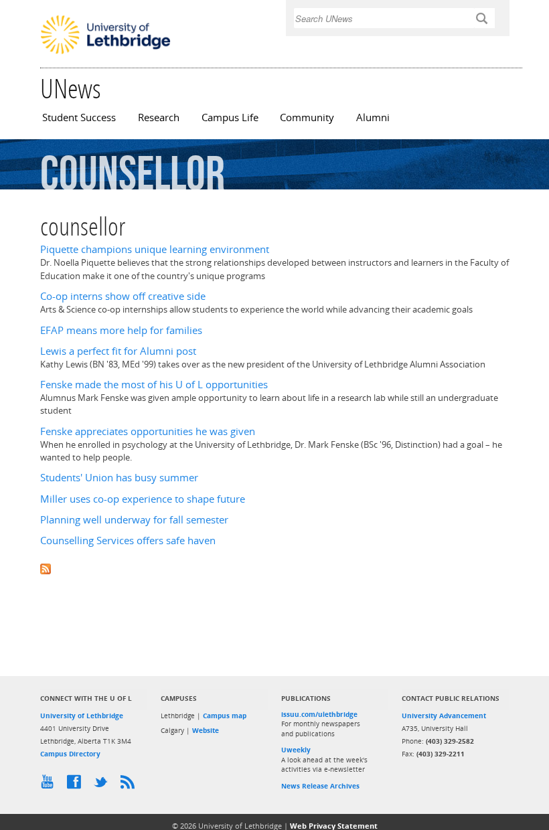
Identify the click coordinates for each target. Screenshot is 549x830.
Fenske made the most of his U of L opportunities (154, 385)
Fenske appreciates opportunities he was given (147, 431)
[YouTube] (50, 785)
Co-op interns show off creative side (123, 296)
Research (158, 117)
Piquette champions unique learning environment (154, 249)
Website (205, 730)
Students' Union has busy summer (119, 478)
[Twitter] (104, 785)
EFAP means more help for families (121, 330)
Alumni (373, 117)
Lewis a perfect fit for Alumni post (118, 351)
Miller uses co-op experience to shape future (142, 499)
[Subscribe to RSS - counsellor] (274, 567)
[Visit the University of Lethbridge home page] (105, 53)
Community (307, 117)
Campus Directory (70, 753)
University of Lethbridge (81, 715)
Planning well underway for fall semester (134, 520)
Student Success (79, 117)
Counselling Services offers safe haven (128, 540)
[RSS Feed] (131, 785)
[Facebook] (77, 785)
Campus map (224, 715)
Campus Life (230, 117)
